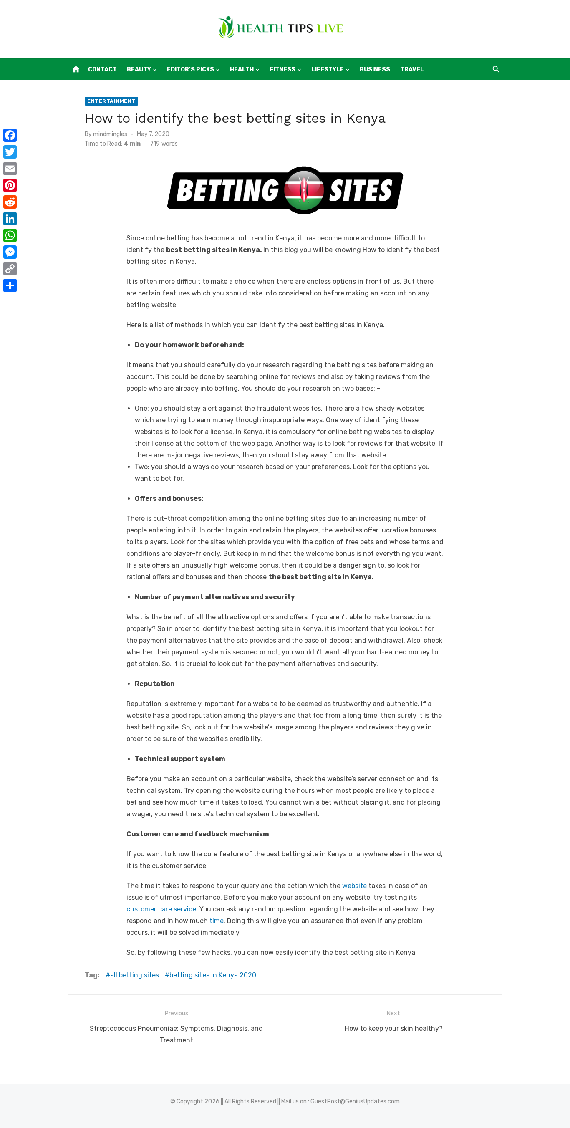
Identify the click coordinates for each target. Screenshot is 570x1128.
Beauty (139, 69)
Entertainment (111, 101)
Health (242, 69)
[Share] (10, 285)
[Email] (10, 168)
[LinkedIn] (10, 218)
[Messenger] (10, 252)
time (216, 921)
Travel (412, 69)
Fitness (282, 69)
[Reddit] (10, 202)
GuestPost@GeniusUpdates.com (355, 1101)
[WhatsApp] (10, 235)
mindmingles (110, 134)
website (354, 886)
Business (375, 69)
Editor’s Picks (190, 69)
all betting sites (134, 975)
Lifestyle (327, 69)
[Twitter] (10, 152)
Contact (102, 69)
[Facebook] (10, 135)
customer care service (161, 909)
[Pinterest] (10, 185)
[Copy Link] (10, 268)
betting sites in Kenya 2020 (212, 975)
